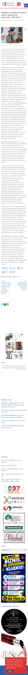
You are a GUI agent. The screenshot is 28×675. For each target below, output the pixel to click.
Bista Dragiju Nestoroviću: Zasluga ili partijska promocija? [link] (13, 411)
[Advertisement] (14, 320)
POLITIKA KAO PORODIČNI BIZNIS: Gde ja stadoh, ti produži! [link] (12, 426)
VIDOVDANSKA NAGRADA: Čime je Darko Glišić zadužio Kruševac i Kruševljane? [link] (12, 416)
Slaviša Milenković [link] (7, 20)
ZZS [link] (21, 20)
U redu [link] (10, 671)
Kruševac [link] (9, 276)
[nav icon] (24, 4)
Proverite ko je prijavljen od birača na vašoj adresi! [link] (13, 421)
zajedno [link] (15, 276)
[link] (26, 5)
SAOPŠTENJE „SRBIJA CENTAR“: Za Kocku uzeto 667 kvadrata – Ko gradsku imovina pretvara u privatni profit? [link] (12, 405)
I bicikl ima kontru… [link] (12, 465)
